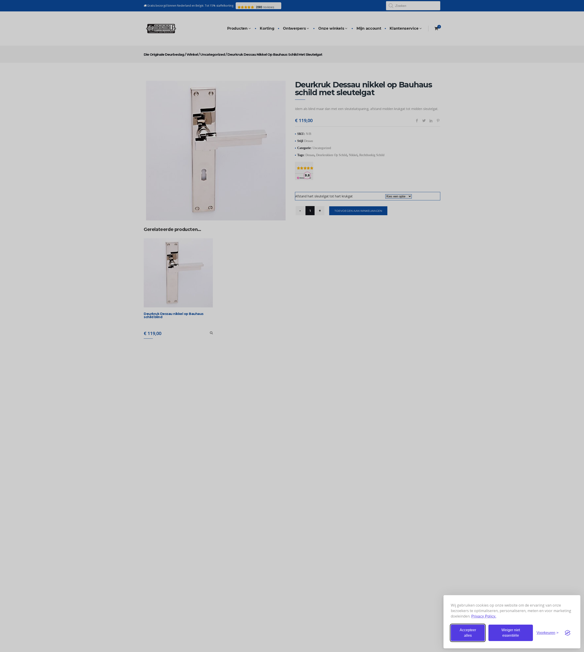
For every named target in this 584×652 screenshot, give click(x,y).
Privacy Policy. (483, 616)
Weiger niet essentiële (510, 632)
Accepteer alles (468, 632)
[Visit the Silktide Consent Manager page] (567, 632)
